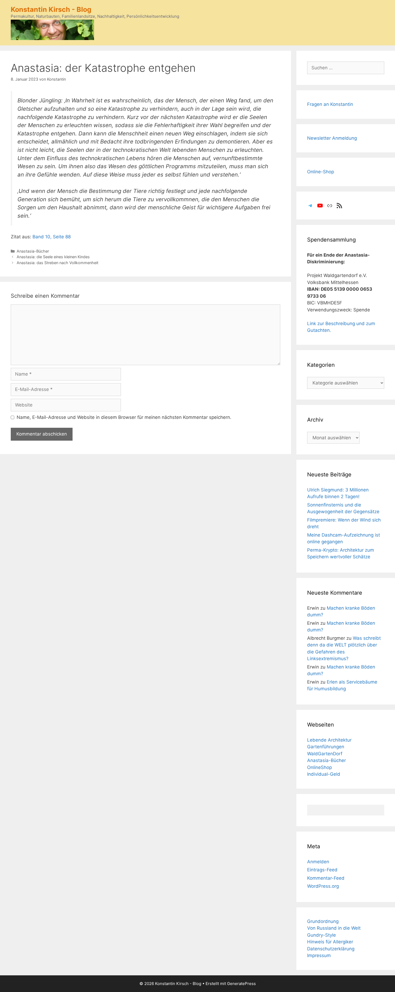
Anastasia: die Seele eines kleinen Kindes (53, 256)
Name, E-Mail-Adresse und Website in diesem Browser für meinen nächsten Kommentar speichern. (124, 417)
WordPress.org (323, 886)
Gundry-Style (321, 935)
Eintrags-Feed (322, 869)
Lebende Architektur (329, 740)
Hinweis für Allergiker (330, 941)
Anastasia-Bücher (33, 251)
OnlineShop (319, 767)
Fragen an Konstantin (330, 104)
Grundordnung (323, 921)
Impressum (319, 955)
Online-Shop (320, 171)
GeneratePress (241, 983)
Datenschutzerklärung (330, 948)
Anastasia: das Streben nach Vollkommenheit (57, 262)
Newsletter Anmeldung (332, 138)
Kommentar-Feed (325, 878)
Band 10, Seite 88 (52, 236)
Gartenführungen (325, 746)
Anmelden (318, 861)
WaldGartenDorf (324, 753)
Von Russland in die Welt (334, 928)
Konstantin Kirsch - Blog (51, 9)
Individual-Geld (323, 774)
